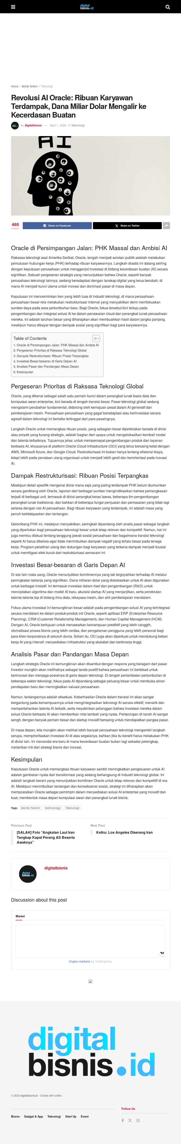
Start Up (70, 1116)
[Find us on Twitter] (130, 1120)
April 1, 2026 (58, 125)
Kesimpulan (25, 371)
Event (85, 1116)
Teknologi (47, 86)
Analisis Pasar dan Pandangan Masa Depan (48, 366)
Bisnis (15, 1116)
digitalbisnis (33, 125)
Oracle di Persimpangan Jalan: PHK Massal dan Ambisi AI (58, 345)
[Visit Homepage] (90, 7)
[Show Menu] (13, 6)
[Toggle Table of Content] (94, 338)
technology (53, 808)
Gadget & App (33, 1116)
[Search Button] (168, 6)
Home (14, 86)
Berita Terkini (30, 86)
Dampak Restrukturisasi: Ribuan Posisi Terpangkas (53, 355)
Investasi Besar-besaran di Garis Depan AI (47, 361)
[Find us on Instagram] (138, 1120)
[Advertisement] (90, 46)
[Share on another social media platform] (166, 225)
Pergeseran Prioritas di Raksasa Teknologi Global (52, 350)
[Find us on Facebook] (122, 1120)
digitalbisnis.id (29, 1095)
